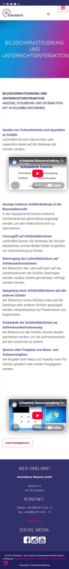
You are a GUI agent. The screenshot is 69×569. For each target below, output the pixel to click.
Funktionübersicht (17, 442)
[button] (6, 563)
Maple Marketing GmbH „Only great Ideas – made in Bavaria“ (40, 558)
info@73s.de (34, 521)
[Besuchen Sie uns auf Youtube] (42, 542)
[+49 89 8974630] (18, 4)
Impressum (24, 565)
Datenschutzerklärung (40, 565)
